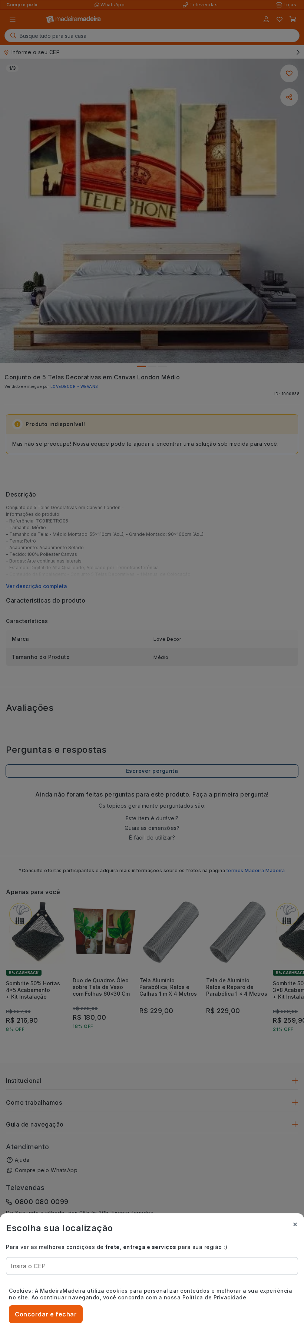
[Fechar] (295, 1224)
